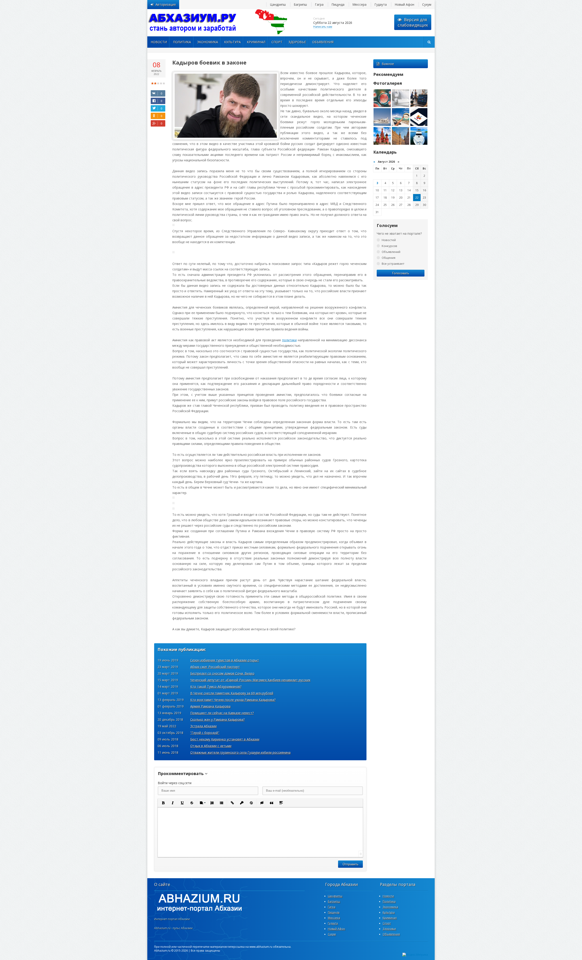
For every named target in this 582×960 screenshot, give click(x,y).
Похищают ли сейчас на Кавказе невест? (222, 713)
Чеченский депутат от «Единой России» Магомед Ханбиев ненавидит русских (250, 680)
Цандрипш (278, 4)
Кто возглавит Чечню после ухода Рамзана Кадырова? (233, 700)
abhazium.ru (192, 22)
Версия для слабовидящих (413, 22)
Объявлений (391, 252)
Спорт (276, 42)
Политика (182, 42)
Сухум (426, 4)
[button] (163, 802)
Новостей (389, 240)
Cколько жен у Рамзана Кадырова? (217, 719)
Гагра (319, 4)
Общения (388, 258)
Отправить (350, 864)
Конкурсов (389, 246)
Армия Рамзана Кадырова (210, 706)
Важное (388, 64)
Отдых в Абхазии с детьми (210, 746)
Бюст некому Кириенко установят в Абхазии (224, 739)
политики (289, 340)
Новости (159, 42)
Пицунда (337, 4)
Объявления (323, 42)
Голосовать (400, 273)
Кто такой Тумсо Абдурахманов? (215, 686)
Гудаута (380, 4)
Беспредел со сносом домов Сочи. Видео (222, 673)
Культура (232, 42)
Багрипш (300, 4)
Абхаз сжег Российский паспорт (215, 667)
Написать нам (322, 27)
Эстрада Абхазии (203, 726)
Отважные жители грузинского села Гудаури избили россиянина (240, 752)
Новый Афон (404, 4)
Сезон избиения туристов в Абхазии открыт (224, 660)
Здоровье (297, 42)
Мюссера (359, 4)
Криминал (256, 42)
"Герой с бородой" (204, 733)
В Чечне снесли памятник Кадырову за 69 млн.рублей (231, 693)
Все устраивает (393, 264)
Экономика (207, 42)
